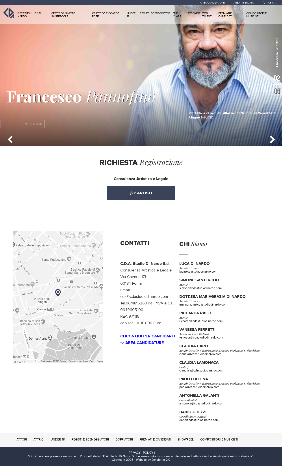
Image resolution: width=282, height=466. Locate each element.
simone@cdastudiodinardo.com (200, 288)
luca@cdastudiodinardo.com (198, 271)
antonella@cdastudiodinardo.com (201, 403)
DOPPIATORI (124, 439)
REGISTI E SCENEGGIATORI (90, 439)
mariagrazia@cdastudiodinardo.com (203, 304)
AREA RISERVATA (244, 2)
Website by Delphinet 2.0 (153, 460)
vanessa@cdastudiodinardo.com (201, 337)
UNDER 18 (131, 15)
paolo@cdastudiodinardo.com (199, 387)
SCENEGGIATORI (161, 13)
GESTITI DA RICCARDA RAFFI (105, 15)
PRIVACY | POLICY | (142, 453)
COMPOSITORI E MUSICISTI (256, 15)
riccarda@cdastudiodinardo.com (201, 321)
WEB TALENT (207, 15)
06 (277, 91)
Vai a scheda (33, 124)
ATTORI (22, 439)
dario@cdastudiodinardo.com (199, 420)
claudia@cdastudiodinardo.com (200, 354)
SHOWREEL (186, 439)
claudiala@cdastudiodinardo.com (201, 370)
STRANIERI (193, 13)
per (141, 193)
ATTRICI (38, 439)
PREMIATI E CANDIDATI (225, 15)
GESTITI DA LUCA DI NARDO (29, 15)
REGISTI (144, 13)
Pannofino (81, 95)
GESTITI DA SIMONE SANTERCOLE (63, 15)
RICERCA (271, 2)
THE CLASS (177, 15)
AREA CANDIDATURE (212, 2)
